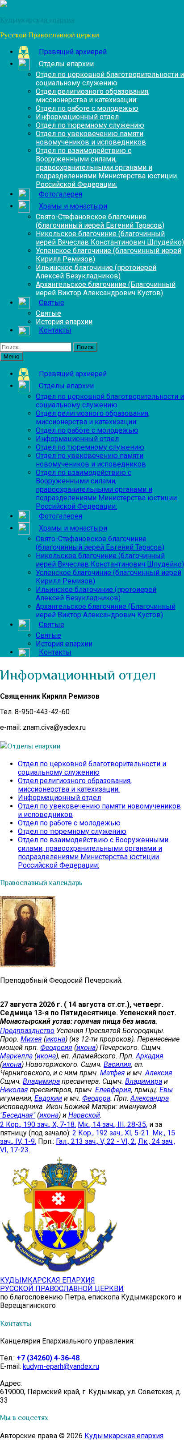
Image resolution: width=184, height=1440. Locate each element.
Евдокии (48, 1098)
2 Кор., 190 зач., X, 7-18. (38, 1124)
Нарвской (84, 1115)
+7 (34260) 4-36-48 (48, 1358)
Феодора (96, 1098)
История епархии (64, 322)
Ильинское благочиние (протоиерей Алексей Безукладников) (96, 271)
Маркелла (16, 1056)
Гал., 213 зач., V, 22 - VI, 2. (96, 1141)
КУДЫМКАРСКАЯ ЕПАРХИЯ (62, 1284)
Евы (166, 1090)
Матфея (112, 1073)
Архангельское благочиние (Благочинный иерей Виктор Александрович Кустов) (106, 288)
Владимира (41, 1081)
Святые (48, 313)
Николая (14, 1090)
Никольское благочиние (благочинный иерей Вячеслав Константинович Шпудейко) (110, 237)
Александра (149, 1098)
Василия (117, 1064)
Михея (31, 1039)
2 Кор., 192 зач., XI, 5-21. (111, 1133)
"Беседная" (17, 1115)
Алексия (158, 1073)
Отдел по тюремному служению (90, 125)
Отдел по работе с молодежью (87, 108)
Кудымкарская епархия (123, 1436)
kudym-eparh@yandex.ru (61, 1366)
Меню (12, 356)
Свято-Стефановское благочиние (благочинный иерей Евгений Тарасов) (100, 221)
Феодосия (56, 1047)
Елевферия (113, 1090)
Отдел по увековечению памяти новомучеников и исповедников (91, 137)
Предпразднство (27, 1030)
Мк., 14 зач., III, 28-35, (112, 1124)
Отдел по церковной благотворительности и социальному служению (110, 78)
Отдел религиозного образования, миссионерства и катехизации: (93, 95)
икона (55, 1039)
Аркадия (149, 1056)
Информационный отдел (77, 117)
